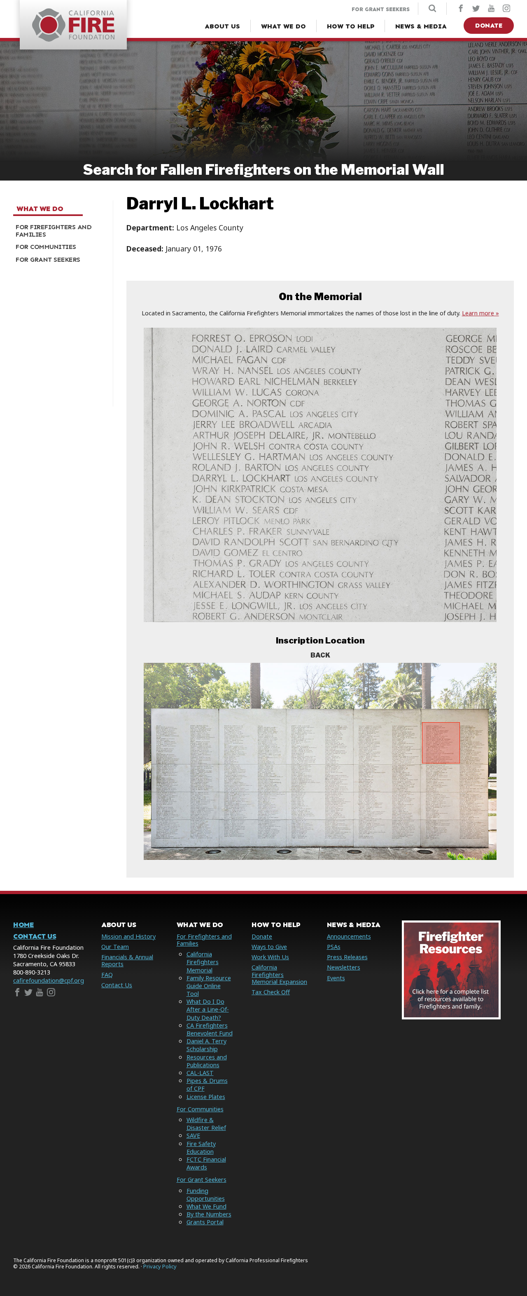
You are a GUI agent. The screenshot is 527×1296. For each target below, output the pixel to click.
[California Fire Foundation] (73, 39)
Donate (488, 25)
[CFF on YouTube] (491, 9)
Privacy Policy (160, 1266)
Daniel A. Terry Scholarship (206, 1045)
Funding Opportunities (206, 1194)
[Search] (432, 9)
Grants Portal (205, 1222)
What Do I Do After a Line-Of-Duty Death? (208, 1009)
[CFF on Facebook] (460, 9)
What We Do (39, 209)
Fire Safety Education (201, 1147)
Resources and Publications (207, 1061)
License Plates (206, 1097)
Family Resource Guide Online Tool (209, 986)
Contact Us (34, 936)
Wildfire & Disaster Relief (206, 1124)
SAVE (193, 1135)
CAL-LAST (200, 1073)
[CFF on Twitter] (476, 9)
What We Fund (206, 1206)
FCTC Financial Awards (206, 1163)
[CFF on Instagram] (506, 9)
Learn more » (480, 313)
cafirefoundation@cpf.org (48, 980)
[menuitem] (60, 231)
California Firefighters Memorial (203, 962)
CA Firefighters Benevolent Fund (210, 1029)
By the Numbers (209, 1214)
